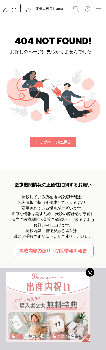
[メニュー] (99, 9)
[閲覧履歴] (87, 9)
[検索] (76, 9)
